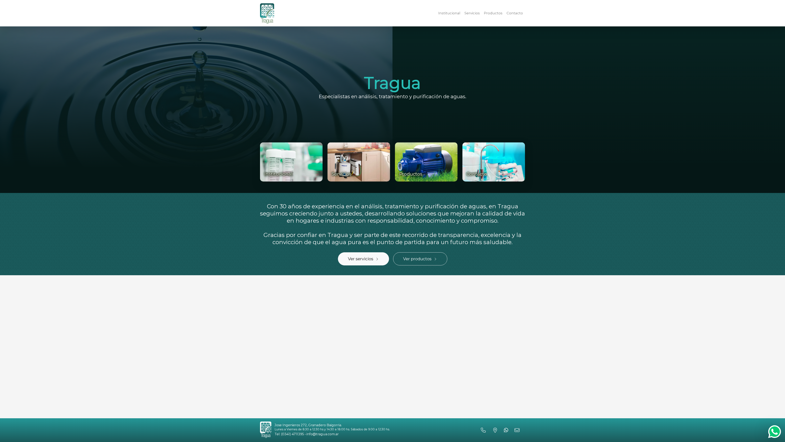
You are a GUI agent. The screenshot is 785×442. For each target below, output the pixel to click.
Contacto (515, 13)
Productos (493, 13)
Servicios (472, 13)
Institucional (449, 13)
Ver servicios (360, 258)
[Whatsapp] (774, 431)
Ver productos (417, 258)
